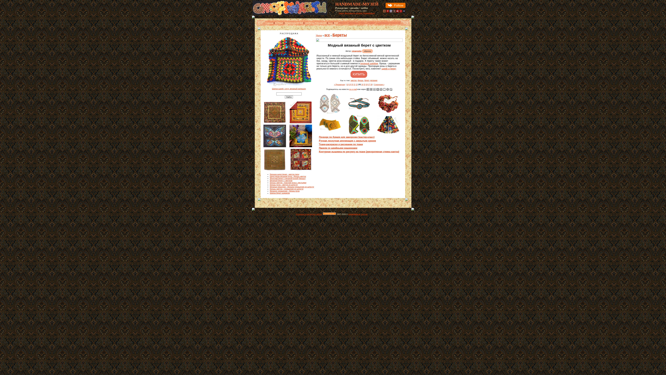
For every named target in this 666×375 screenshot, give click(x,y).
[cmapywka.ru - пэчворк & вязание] (290, 14)
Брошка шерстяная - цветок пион (284, 174)
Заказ (341, 13)
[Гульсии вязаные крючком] (359, 135)
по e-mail (353, 89)
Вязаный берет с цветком (281, 181)
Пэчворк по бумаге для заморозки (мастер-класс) (346, 137)
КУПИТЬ (359, 74)
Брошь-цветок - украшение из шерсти (286, 189)
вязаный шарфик (369, 63)
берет (366, 80)
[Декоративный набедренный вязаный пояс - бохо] (359, 109)
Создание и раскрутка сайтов (309, 214)
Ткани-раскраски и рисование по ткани (341, 144)
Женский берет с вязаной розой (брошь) (288, 178)
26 (367, 84)
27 (369, 84)
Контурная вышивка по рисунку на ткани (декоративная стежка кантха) (359, 151)
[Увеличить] (359, 40)
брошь (360, 80)
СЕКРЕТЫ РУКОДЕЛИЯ (316, 23)
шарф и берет (389, 68)
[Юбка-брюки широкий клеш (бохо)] (388, 133)
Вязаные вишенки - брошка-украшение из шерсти (292, 187)
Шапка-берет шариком (280, 193)
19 (350, 84)
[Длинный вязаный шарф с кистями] (330, 131)
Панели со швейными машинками (338, 148)
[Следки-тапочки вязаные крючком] (330, 113)
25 (364, 84)
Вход (330, 23)
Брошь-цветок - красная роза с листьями (288, 183)
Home (319, 35)
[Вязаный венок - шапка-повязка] (388, 112)
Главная (269, 23)
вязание (373, 80)
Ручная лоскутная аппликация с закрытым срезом (347, 140)
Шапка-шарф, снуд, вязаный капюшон (289, 89)
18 (348, 84)
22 (357, 84)
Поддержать (369, 13)
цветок (354, 80)
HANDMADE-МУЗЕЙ (294, 23)
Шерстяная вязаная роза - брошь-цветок (288, 176)
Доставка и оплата (353, 13)
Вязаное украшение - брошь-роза (285, 191)
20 (352, 84)
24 (362, 84)
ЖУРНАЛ (279, 23)
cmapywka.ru (354, 214)
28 (371, 84)
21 (354, 84)
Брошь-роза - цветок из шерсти (284, 185)
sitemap (364, 214)
